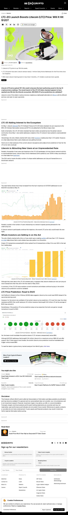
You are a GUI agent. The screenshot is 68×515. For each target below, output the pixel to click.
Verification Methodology (57, 479)
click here (46, 346)
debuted (15, 126)
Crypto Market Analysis (42, 484)
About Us (3, 484)
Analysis (3, 13)
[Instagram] (18, 24)
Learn (20, 481)
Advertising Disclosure (60, 483)
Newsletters (22, 490)
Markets (9, 13)
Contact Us (4, 481)
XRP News (39, 479)
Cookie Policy (21, 506)
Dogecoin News (40, 493)
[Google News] (66, 443)
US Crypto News (40, 490)
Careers (3, 487)
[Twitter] (6, 24)
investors (37, 138)
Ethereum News (40, 487)
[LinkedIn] (14, 24)
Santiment (16, 155)
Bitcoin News (40, 481)
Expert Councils (23, 487)
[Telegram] (10, 24)
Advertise (3, 479)
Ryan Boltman (29, 62)
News (20, 479)
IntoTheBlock (49, 332)
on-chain (4, 240)
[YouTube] (2, 24)
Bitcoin (55, 95)
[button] (17, 454)
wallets (43, 238)
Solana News (39, 496)
